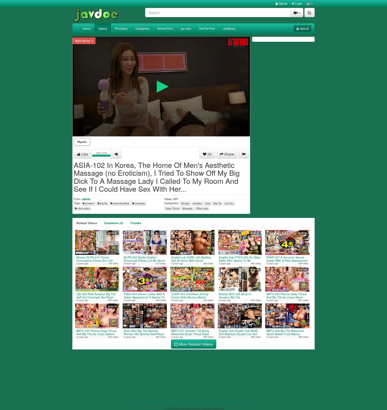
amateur (89, 203)
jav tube (186, 28)
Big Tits (217, 203)
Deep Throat (172, 208)
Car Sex (229, 203)
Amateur (197, 203)
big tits (103, 203)
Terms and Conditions (162, 402)
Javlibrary (229, 28)
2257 (213, 402)
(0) (209, 154)
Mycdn (82, 141)
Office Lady (202, 208)
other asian (83, 208)
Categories (142, 28)
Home (86, 28)
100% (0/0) (103, 154)
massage (139, 203)
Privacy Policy (187, 402)
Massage (187, 208)
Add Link (225, 402)
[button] (310, 3)
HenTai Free (207, 28)
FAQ (142, 402)
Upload (304, 28)
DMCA (203, 402)
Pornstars (121, 28)
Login (298, 3)
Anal (207, 203)
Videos (102, 28)
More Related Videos (195, 344)
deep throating (120, 203)
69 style (185, 203)
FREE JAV (240, 402)
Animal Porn (165, 28)
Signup (282, 3)
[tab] (86, 223)
